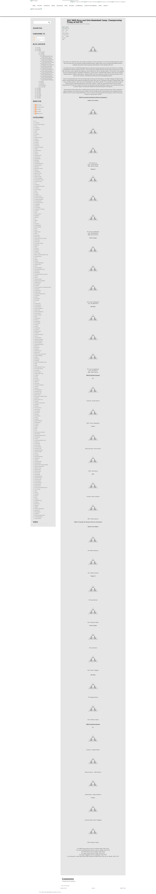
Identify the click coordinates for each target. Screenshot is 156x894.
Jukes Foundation (39, 308)
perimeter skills (38, 393)
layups (36, 326)
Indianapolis (37, 292)
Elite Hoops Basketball (47, 892)
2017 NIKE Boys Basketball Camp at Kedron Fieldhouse (47, 79)
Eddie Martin (38, 231)
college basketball (39, 199)
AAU (36, 132)
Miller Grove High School (40, 354)
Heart (36, 277)
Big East (37, 166)
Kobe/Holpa (37, 321)
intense (36, 297)
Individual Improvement (40, 293)
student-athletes (38, 477)
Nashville (37, 360)
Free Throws (37, 253)
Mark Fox (37, 345)
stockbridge (37, 474)
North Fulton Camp (39, 373)
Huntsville (37, 288)
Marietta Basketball (39, 344)
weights (36, 502)
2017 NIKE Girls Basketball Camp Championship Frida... (47, 59)
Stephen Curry (38, 468)
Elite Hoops (39, 105)
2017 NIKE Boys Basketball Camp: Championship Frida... (47, 69)
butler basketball (38, 178)
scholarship (37, 443)
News (66, 5)
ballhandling (37, 158)
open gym (37, 383)
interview (37, 300)
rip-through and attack (40, 432)
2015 (37, 89)
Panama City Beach (39, 385)
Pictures (71, 5)
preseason (37, 412)
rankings (37, 419)
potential (37, 404)
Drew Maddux (38, 225)
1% (35, 121)
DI (35, 218)
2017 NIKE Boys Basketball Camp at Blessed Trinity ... (46, 67)
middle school (38, 350)
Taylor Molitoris (38, 482)
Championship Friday (39, 186)
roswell (36, 438)
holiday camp (38, 282)
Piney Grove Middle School (41, 396)
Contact (105, 5)
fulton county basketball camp (41, 254)
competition (37, 204)
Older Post (123, 888)
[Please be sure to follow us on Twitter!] (67, 38)
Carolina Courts (38, 181)
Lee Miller (39, 109)
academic (37, 134)
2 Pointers (37, 122)
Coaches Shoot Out (39, 197)
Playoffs (36, 401)
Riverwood (37, 433)
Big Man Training (38, 168)
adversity (37, 140)
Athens (36, 152)
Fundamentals (38, 256)
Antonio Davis (38, 150)
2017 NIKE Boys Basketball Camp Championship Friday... (47, 62)
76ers (36, 131)
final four (37, 248)
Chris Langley (38, 189)
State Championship (39, 466)
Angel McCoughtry (39, 147)
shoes (36, 453)
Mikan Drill (37, 352)
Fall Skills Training (39, 243)
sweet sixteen (38, 481)
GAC (36, 258)
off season (37, 380)
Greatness (37, 271)
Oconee (36, 378)
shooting (37, 455)
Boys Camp (37, 175)
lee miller (37, 329)
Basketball (37, 161)
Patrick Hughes (38, 389)
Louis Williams (38, 337)
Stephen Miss (38, 469)
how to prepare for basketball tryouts (43, 287)
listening (37, 332)
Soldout (36, 459)
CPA (36, 212)
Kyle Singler (37, 323)
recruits (36, 425)
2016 (37, 88)
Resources (60, 5)
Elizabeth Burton (40, 107)
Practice (37, 406)
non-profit (37, 370)
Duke (36, 230)
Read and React (38, 420)
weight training (38, 500)
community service (39, 202)
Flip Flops (37, 249)
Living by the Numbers (90, 5)
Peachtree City (38, 391)
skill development (39, 456)
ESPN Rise (37, 240)
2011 (37, 95)
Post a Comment (65, 885)
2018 (37, 49)
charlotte (37, 188)
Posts (36, 37)
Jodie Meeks (38, 303)
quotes (36, 417)
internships (37, 298)
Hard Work (37, 272)
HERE (107, 848)
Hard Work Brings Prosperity (41, 274)
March (41, 84)
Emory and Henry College (40, 238)
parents (36, 386)
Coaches (39, 5)
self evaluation (38, 446)
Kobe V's (37, 319)
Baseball (37, 160)
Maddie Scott (39, 113)
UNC (36, 497)
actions (36, 139)
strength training (38, 476)
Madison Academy (39, 339)
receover (37, 424)
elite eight (37, 235)
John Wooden (38, 306)
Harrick (36, 275)
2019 (37, 47)
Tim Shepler (37, 489)
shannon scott (38, 448)
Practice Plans (38, 407)
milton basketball (38, 355)
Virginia (36, 499)
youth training (38, 518)
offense (36, 381)
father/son (37, 245)
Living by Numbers (39, 334)
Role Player (37, 437)
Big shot (37, 170)
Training (37, 494)
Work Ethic (37, 510)
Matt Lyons (37, 347)
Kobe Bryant (37, 318)
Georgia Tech (38, 264)
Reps (36, 428)
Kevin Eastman (38, 315)
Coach (36, 192)
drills (36, 228)
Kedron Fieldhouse (39, 311)
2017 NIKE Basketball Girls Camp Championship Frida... (47, 74)
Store (100, 5)
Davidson (37, 215)
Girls (36, 266)
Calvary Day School (39, 179)
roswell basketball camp (40, 440)
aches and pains (38, 137)
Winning (37, 505)
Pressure (37, 414)
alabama (37, 144)
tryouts (36, 495)
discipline (37, 223)
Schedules (47, 5)
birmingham (37, 171)
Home (33, 5)
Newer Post (63, 888)
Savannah (37, 442)
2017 (37, 50)
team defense (38, 484)
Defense (37, 217)
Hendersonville (38, 279)
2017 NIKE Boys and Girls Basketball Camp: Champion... (47, 64)
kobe (36, 316)
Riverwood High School (40, 435)
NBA (36, 363)
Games (36, 261)
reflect (36, 427)
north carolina (38, 372)
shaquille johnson (39, 450)
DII (35, 222)
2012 (37, 93)
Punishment (37, 415)
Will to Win (37, 503)
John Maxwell (38, 305)
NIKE (36, 365)
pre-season (37, 409)
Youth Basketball (38, 516)
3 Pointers (37, 127)
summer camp (38, 479)
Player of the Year (39, 399)
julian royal (37, 310)
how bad (37, 285)
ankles (36, 148)
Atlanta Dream (38, 155)
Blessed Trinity (38, 173)
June (41, 54)
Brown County (38, 176)
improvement (38, 290)
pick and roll (37, 394)
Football (37, 251)
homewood (37, 284)
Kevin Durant (38, 313)
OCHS (36, 376)
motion (36, 357)
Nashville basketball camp (41, 362)
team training (38, 485)
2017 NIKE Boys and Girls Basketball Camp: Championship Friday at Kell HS (94, 21)
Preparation (37, 411)
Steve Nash (37, 472)
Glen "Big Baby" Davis (40, 269)
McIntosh (37, 349)
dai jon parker (38, 214)
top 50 (36, 492)
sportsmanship (38, 461)
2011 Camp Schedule (40, 124)
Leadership (37, 328)
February (42, 85)
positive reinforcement (40, 402)
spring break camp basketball (41, 464)
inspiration (37, 295)
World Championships (40, 515)
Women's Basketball (39, 508)
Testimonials (79, 5)
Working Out (37, 512)
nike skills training (39, 368)
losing (36, 336)
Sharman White (38, 451)
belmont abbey (38, 165)
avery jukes (37, 157)
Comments (37, 40)
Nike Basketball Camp (40, 367)
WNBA (36, 507)
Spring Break (38, 463)
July (41, 53)
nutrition (37, 375)
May (41, 81)
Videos (53, 5)
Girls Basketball (38, 267)
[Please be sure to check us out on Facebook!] (64, 39)
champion (37, 184)
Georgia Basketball (39, 262)
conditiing (37, 205)
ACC (36, 135)
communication (38, 201)
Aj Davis (37, 142)
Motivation (37, 358)
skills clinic (37, 458)
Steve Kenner (38, 471)
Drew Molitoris (38, 227)
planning (37, 398)
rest (36, 430)
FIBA (36, 246)
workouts (37, 513)
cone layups (37, 207)
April (41, 82)
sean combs (37, 445)
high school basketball (40, 280)
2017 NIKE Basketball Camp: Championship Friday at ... (46, 57)
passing (36, 388)
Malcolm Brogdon (39, 341)
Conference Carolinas (40, 209)
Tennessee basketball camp (41, 487)
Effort (36, 233)
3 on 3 (36, 126)
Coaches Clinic (38, 196)
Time (36, 490)
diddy (36, 220)
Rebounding (37, 422)
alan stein (37, 145)
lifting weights (38, 331)
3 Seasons (37, 129)
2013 (37, 92)
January (42, 86)
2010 (37, 96)
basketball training (39, 163)
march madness (38, 342)
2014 (37, 91)
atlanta (36, 153)
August (42, 52)
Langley (37, 324)
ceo (36, 183)
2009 (37, 98)
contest (36, 210)
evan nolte (37, 241)
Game (36, 259)
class (36, 191)
